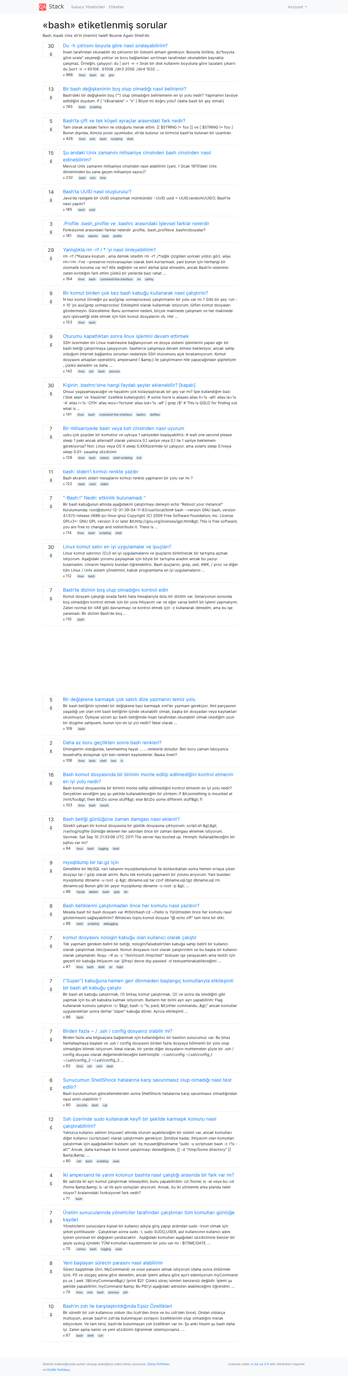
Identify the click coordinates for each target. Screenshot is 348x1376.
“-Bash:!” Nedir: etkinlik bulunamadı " (104, 498)
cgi (105, 1105)
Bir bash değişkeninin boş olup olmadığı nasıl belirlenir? (124, 89)
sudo (116, 1161)
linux (82, 75)
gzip (117, 892)
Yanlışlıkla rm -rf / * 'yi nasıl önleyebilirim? (109, 250)
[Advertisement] (140, 663)
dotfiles (155, 414)
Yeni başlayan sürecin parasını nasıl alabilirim (113, 1263)
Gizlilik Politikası (58, 1370)
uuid (92, 209)
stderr (104, 484)
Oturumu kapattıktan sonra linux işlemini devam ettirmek (126, 336)
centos (80, 1249)
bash (93, 75)
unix (92, 139)
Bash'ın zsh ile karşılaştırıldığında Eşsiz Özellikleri (117, 1306)
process (114, 371)
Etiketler (116, 6)
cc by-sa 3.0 (259, 1364)
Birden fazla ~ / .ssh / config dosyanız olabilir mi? (117, 1031)
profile (117, 236)
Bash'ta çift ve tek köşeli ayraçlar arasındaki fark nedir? (124, 121)
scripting (95, 107)
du (102, 75)
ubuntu (93, 236)
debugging (111, 923)
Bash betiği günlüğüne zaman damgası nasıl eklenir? (121, 819)
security (82, 1105)
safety (149, 279)
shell (130, 139)
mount (104, 805)
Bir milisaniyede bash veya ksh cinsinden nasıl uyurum (123, 428)
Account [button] (296, 6)
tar (126, 892)
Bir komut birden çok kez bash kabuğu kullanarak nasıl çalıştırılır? (135, 293)
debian (93, 892)
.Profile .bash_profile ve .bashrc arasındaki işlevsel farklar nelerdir (136, 223)
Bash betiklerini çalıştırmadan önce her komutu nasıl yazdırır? (131, 905)
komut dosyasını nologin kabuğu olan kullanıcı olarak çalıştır (129, 937)
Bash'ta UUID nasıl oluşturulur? (97, 191)
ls (122, 760)
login (120, 967)
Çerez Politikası (158, 1364)
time (103, 178)
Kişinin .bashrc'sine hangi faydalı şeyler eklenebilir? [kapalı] (129, 385)
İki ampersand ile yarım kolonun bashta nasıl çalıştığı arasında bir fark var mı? (148, 1175)
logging (103, 848)
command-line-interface (116, 279)
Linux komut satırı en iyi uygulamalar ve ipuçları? (117, 547)
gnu (111, 75)
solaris (104, 458)
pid (125, 1292)
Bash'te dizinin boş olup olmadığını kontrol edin (115, 590)
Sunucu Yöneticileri (88, 6)
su (110, 967)
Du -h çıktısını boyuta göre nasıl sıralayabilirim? (115, 45)
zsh (100, 1335)
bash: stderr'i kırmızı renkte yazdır (100, 471)
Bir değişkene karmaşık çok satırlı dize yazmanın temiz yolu (129, 699)
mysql (81, 892)
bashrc (141, 414)
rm (139, 279)
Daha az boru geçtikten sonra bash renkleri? (112, 742)
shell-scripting (122, 458)
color (92, 484)
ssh (91, 371)
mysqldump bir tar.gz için (91, 862)
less (113, 760)
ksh (139, 458)
